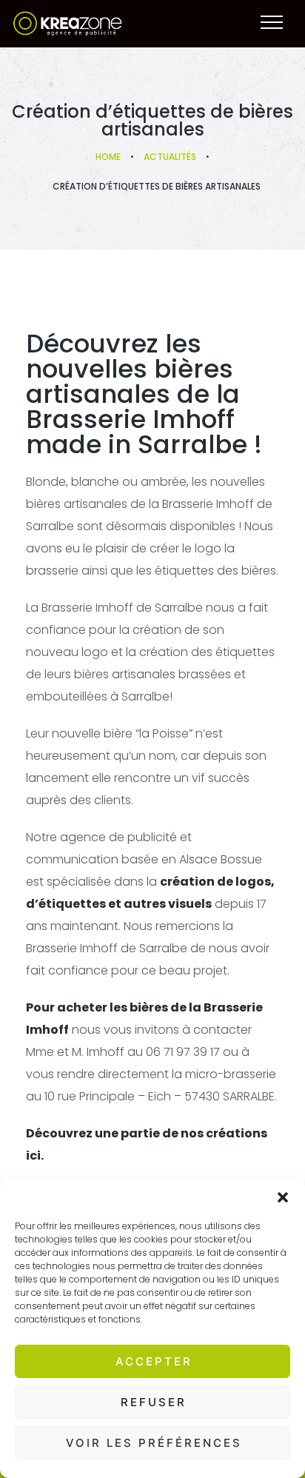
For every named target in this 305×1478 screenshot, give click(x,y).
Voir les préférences (154, 1443)
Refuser (154, 1402)
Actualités (170, 156)
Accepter (153, 1361)
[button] (282, 1197)
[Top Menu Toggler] (271, 22)
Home (108, 156)
